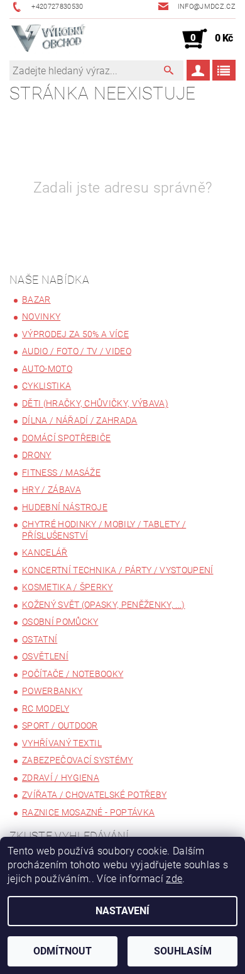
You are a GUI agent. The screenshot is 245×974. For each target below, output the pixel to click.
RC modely (45, 708)
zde (174, 879)
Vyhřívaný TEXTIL (62, 743)
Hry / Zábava (51, 489)
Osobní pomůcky (60, 622)
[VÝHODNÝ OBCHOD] (48, 39)
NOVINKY (41, 316)
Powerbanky (52, 691)
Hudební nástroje (64, 507)
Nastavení (122, 911)
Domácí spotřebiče (66, 438)
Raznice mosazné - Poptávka (88, 812)
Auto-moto (47, 369)
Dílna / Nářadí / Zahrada (80, 420)
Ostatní (39, 639)
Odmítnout (62, 951)
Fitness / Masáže (61, 472)
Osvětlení (45, 656)
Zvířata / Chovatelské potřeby (94, 795)
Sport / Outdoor (60, 725)
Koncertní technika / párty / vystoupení (117, 570)
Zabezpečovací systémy (77, 760)
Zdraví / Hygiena (60, 778)
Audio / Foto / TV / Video (76, 351)
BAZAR (36, 299)
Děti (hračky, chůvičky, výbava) (95, 403)
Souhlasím (183, 951)
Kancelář (45, 552)
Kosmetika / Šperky (67, 587)
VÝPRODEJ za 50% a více (75, 334)
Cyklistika (46, 386)
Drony (37, 455)
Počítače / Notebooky (72, 674)
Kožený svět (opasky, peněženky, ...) (103, 605)
